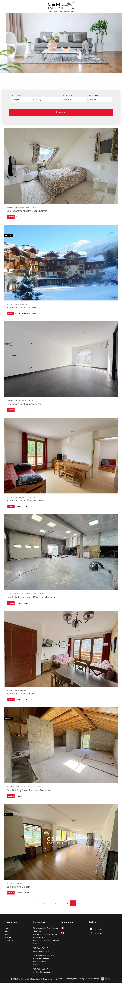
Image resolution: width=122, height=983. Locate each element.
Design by (108, 979)
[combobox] (23, 99)
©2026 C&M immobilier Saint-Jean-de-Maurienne (31, 979)
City (40, 95)
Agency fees (72, 979)
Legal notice (59, 979)
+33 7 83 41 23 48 (40, 969)
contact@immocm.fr (41, 951)
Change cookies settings (89, 979)
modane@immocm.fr (41, 972)
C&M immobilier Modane (43, 955)
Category (16, 95)
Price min (68, 95)
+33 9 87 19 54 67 (40, 948)
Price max (93, 95)
